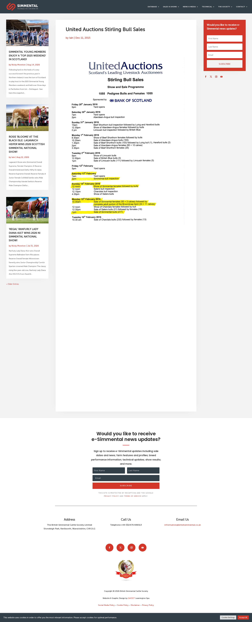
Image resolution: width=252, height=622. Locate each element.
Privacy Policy (111, 496)
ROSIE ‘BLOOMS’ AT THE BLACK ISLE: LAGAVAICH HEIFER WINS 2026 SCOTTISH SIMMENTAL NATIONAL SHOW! (27, 144)
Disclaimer (135, 605)
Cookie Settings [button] (228, 617)
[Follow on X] (211, 77)
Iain (13, 157)
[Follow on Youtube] (221, 77)
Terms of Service (132, 496)
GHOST (131, 598)
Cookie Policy (122, 605)
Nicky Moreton (19, 65)
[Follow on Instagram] (216, 77)
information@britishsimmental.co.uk (182, 525)
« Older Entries (12, 284)
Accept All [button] (243, 617)
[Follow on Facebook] (206, 77)
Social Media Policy (106, 605)
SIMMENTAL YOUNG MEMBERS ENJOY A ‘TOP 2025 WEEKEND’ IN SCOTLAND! (27, 55)
